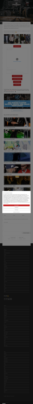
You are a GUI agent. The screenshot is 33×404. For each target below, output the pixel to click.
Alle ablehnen (16, 207)
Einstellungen (16, 209)
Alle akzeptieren (16, 205)
